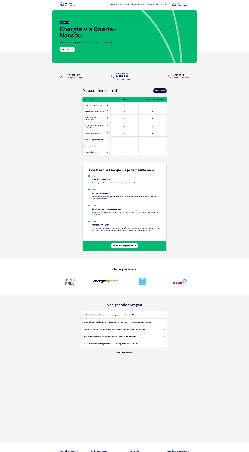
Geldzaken (150, 4)
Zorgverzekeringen (116, 4)
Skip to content (9, 2)
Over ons (159, 4)
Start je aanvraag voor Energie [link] (124, 246)
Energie (127, 4)
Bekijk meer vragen (123, 352)
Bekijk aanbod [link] (67, 49)
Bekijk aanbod (160, 91)
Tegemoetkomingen (138, 4)
